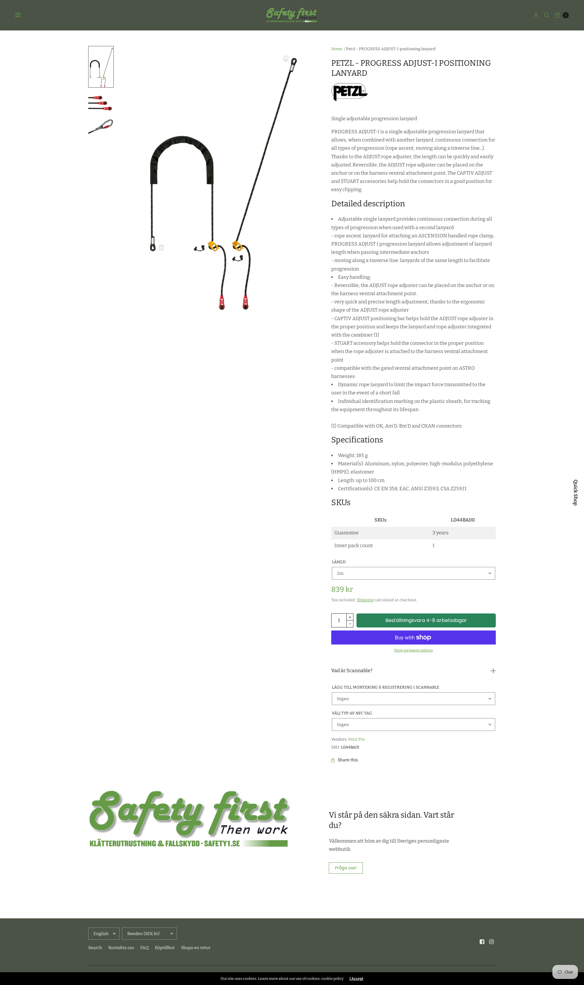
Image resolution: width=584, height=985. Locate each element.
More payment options (413, 650)
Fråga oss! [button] (345, 868)
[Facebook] (482, 942)
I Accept (356, 978)
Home (336, 49)
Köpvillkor (165, 947)
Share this (348, 760)
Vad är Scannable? (352, 670)
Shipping (365, 600)
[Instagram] (491, 942)
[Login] (536, 15)
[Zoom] (221, 179)
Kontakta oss (121, 947)
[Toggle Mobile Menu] (22, 15)
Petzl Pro (356, 739)
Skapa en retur (195, 947)
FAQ (144, 947)
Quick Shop (575, 493)
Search (95, 947)
